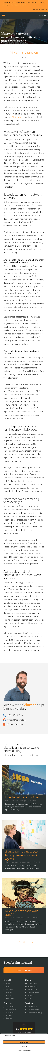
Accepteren (24, 1042)
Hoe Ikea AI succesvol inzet (22, 797)
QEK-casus (17, 117)
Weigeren (24, 1046)
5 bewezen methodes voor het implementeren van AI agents (22, 855)
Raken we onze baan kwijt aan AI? (21, 912)
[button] (41, 15)
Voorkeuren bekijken (24, 1051)
